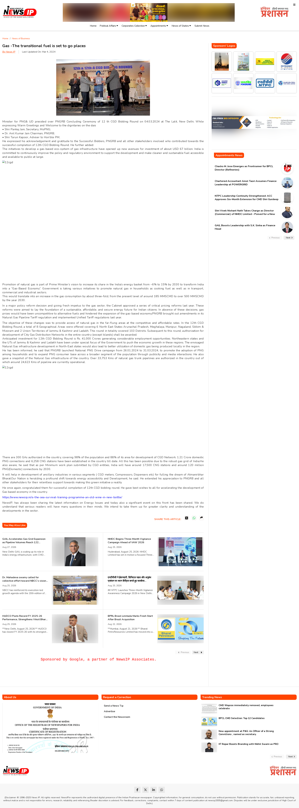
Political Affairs (108, 26)
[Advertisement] (59, 675)
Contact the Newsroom (117, 717)
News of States (180, 26)
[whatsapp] (162, 790)
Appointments (158, 26)
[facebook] (137, 790)
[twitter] (145, 790)
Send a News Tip (113, 705)
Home (93, 26)
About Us (10, 697)
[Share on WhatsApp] (194, 518)
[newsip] (19, 12)
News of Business (21, 38)
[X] (186, 518)
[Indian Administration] (274, 12)
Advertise (109, 711)
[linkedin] (153, 790)
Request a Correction (117, 697)
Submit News (202, 26)
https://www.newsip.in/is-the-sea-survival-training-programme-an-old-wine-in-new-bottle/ (62, 497)
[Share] (201, 518)
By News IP (8, 52)
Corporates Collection (133, 26)
